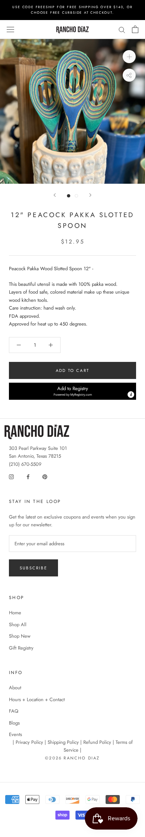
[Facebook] (28, 476)
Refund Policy (97, 742)
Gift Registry (21, 647)
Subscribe (33, 568)
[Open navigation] (10, 30)
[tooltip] (131, 394)
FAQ (13, 711)
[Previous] (55, 195)
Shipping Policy (63, 742)
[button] (72, 391)
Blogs (14, 722)
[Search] (122, 29)
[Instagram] (11, 476)
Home (15, 612)
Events (15, 734)
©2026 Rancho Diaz (72, 758)
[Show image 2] (76, 195)
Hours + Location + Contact (37, 699)
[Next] (90, 195)
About (15, 687)
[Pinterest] (44, 476)
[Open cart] (135, 29)
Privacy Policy (29, 742)
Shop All (17, 624)
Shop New (19, 636)
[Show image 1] (68, 195)
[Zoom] (129, 56)
